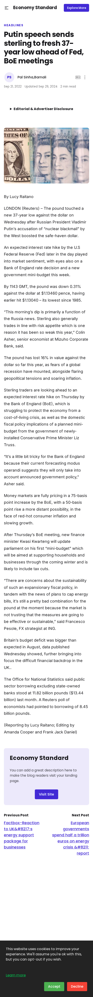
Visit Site (46, 794)
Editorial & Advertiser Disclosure (43, 108)
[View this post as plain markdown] (78, 77)
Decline (77, 986)
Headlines (14, 25)
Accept (54, 986)
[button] (6, 8)
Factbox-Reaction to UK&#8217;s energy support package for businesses (21, 835)
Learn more (16, 975)
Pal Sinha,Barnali (32, 77)
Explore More (76, 8)
